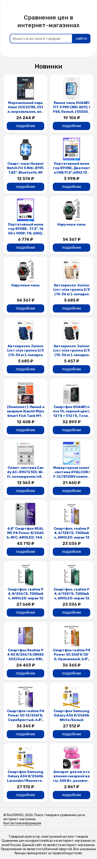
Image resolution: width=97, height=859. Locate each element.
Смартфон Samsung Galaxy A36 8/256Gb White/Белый (71, 715)
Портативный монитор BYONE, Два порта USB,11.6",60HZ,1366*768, (71, 170)
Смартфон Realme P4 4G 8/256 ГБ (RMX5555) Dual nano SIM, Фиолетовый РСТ (25, 657)
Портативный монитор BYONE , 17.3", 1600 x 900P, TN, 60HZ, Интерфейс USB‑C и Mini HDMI (25, 233)
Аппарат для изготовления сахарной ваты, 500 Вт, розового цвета (71, 778)
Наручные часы (71, 224)
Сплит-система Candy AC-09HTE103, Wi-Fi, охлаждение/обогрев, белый (25, 474)
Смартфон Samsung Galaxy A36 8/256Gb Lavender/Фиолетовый (25, 778)
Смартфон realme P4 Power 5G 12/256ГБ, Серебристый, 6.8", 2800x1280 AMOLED (25, 717)
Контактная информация (22, 823)
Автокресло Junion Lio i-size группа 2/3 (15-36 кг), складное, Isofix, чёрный (71, 353)
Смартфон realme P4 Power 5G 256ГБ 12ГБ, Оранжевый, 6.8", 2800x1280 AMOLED (71, 657)
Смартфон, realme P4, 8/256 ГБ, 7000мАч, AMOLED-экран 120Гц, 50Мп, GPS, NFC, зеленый (25, 598)
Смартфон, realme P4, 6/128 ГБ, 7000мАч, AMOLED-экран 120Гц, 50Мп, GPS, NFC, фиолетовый (71, 537)
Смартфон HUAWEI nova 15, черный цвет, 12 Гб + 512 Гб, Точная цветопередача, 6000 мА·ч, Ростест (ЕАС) (71, 418)
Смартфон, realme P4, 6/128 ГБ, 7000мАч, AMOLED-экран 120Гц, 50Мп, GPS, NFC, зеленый (71, 598)
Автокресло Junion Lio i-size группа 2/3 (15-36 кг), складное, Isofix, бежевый (71, 292)
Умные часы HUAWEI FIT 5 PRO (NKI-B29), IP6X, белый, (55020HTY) (71, 109)
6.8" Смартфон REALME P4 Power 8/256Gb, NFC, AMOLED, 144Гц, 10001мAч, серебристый (25, 537)
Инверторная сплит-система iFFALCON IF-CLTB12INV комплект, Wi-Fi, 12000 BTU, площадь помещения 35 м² (71, 479)
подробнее (25, 126)
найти (81, 38)
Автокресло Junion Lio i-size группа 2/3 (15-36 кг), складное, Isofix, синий (25, 353)
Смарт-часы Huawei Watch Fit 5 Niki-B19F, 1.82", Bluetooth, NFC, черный (25, 170)
